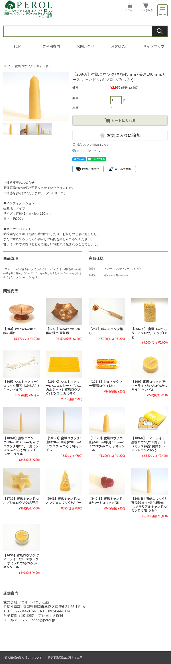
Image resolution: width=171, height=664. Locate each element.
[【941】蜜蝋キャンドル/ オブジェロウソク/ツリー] (64, 481)
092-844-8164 (25, 611)
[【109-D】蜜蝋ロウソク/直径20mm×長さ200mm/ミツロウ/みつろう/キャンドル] (64, 420)
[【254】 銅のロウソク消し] (107, 311)
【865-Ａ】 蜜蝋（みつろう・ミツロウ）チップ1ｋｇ (149, 332)
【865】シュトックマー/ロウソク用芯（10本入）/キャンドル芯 (21, 385)
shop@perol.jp (43, 620)
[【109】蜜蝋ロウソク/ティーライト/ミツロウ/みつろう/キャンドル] (149, 364)
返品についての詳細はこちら (93, 144)
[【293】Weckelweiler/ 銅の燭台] (21, 311)
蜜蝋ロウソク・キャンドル (33, 66)
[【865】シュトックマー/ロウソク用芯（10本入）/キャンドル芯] (21, 364)
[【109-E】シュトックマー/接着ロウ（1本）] (107, 364)
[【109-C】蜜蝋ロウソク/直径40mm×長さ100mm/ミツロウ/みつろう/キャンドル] (107, 420)
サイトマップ (154, 46)
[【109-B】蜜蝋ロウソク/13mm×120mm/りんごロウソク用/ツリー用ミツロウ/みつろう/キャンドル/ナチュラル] (21, 420)
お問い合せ (85, 46)
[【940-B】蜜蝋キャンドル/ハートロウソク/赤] (107, 481)
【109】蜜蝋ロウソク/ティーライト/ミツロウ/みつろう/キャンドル (149, 385)
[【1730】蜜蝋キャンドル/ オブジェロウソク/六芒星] (21, 481)
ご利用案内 (51, 46)
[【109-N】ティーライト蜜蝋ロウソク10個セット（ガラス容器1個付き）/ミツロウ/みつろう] (149, 420)
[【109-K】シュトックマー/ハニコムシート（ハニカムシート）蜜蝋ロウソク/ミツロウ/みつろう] (64, 363)
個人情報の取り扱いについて (23, 657)
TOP (17, 46)
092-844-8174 (59, 611)
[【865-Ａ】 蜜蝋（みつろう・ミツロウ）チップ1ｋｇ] (149, 311)
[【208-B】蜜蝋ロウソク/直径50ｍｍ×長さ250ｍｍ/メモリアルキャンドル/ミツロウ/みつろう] (149, 481)
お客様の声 (120, 46)
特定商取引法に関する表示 (65, 657)
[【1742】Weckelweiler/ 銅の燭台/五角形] (64, 311)
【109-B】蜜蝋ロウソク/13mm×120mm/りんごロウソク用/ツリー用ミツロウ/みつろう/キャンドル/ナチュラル (21, 446)
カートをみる (145, 10)
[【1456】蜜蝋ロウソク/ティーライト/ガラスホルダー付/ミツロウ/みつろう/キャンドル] (21, 537)
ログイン (130, 10)
